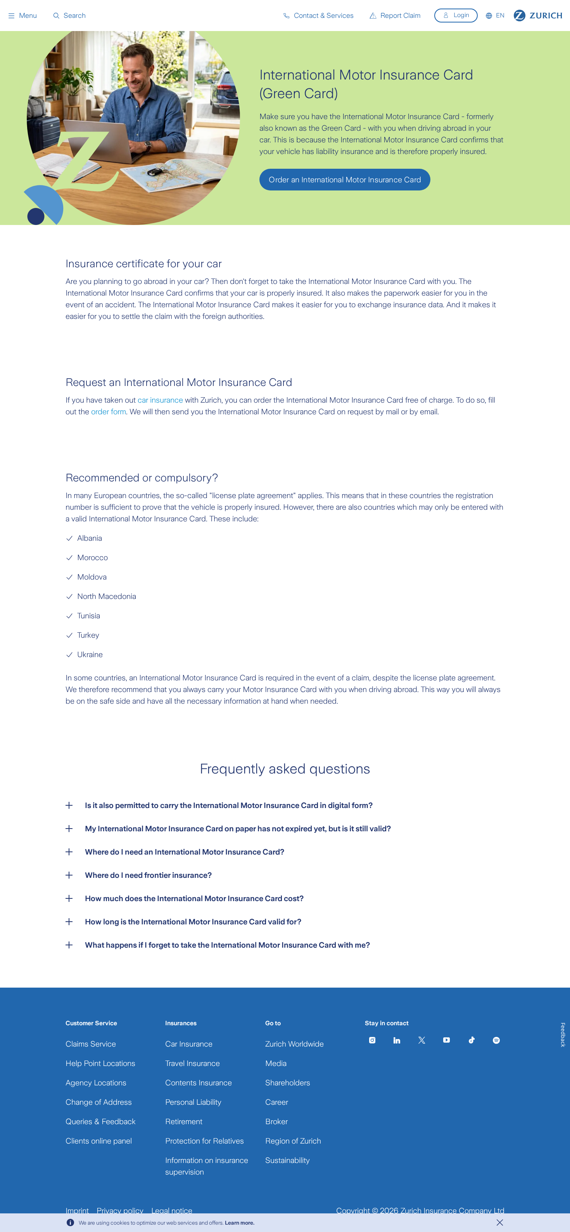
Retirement (183, 1121)
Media (276, 1063)
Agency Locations (96, 1082)
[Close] (499, 1222)
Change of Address (99, 1102)
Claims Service (91, 1044)
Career (276, 1102)
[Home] (538, 15)
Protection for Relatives (204, 1141)
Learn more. (239, 1223)
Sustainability (287, 1160)
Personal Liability (193, 1102)
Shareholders (287, 1082)
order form (108, 411)
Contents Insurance (198, 1082)
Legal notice (171, 1210)
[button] (22, 15)
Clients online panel (99, 1141)
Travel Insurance (192, 1063)
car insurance (160, 400)
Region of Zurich (293, 1141)
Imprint (77, 1210)
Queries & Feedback (101, 1121)
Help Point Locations (100, 1063)
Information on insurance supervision (206, 1166)
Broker (276, 1121)
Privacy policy (120, 1210)
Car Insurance (188, 1044)
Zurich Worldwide (294, 1044)
